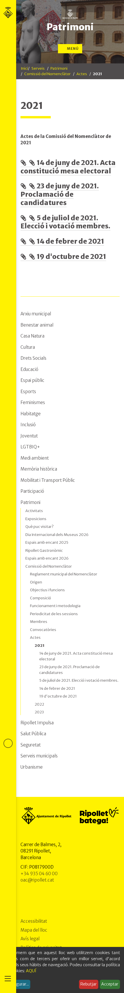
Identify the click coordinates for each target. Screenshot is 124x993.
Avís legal (30, 938)
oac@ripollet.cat (37, 880)
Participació (32, 491)
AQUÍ (31, 970)
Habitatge (30, 413)
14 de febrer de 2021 (70, 241)
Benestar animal (36, 325)
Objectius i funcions (47, 590)
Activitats (34, 510)
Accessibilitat (33, 921)
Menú (72, 48)
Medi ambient (34, 458)
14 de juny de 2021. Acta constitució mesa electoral (68, 166)
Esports (28, 391)
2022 (39, 704)
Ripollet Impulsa (37, 722)
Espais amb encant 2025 (46, 542)
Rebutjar (88, 984)
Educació (29, 369)
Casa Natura (32, 336)
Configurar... (17, 984)
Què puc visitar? (39, 526)
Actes (81, 73)
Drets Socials (33, 358)
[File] (24, 162)
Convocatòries (43, 629)
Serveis (38, 68)
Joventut (29, 436)
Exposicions (35, 518)
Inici (24, 68)
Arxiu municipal (35, 314)
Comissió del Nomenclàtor (47, 73)
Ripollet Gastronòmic (44, 550)
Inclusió (28, 424)
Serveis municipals (39, 756)
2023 (39, 712)
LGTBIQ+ (30, 447)
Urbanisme (31, 767)
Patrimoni (70, 27)
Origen (36, 582)
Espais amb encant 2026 (47, 558)
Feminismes (32, 402)
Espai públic (32, 380)
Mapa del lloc (33, 930)
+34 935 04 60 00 (39, 873)
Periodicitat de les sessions (54, 613)
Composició (40, 598)
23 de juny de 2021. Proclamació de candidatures (59, 194)
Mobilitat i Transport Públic (47, 480)
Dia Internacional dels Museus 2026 (57, 534)
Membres (38, 621)
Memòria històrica (38, 469)
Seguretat (30, 745)
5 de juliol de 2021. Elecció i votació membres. (65, 222)
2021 (39, 645)
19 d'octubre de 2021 (71, 256)
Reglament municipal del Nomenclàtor (63, 574)
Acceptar (109, 984)
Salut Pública (33, 733)
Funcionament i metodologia (55, 605)
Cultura (27, 347)
